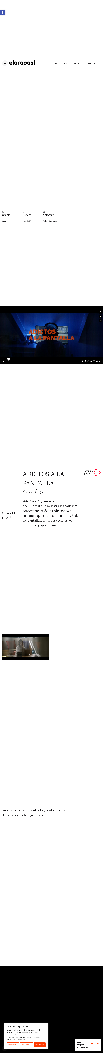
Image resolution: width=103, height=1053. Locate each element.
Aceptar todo (39, 1045)
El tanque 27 (84, 1047)
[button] (2, 12)
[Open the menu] (5, 63)
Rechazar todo (26, 1045)
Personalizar (12, 1045)
